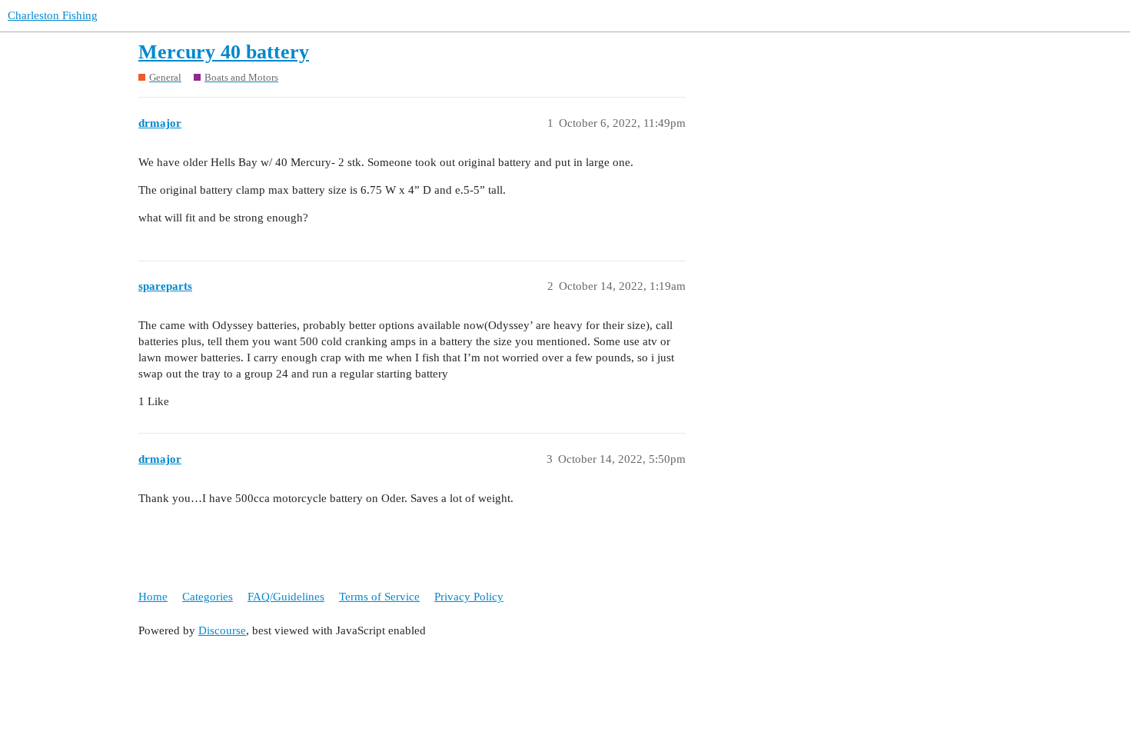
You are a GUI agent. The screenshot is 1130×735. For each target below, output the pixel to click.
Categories (207, 596)
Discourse (222, 630)
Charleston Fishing (53, 15)
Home (153, 596)
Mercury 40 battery (223, 52)
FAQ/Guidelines (286, 596)
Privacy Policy (469, 596)
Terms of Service (379, 596)
